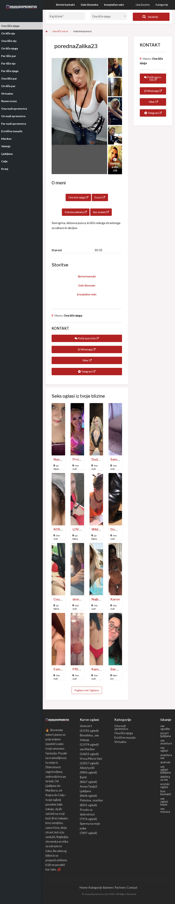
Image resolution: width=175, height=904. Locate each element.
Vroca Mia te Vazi (91, 758)
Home (84, 887)
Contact (132, 887)
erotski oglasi (165, 785)
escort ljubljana (165, 734)
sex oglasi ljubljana (165, 769)
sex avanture (166, 742)
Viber (85, 360)
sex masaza (165, 810)
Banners (108, 887)
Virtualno (120, 741)
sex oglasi (164, 749)
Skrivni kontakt (65, 4)
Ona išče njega (77, 197)
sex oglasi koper (164, 801)
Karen (115, 599)
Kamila (96, 669)
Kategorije (162, 4)
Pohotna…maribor (91, 800)
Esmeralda (61, 669)
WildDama (99, 529)
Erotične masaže (125, 737)
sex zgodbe (165, 727)
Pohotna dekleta (74, 212)
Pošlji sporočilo (86, 338)
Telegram (87, 371)
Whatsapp (86, 349)
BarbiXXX (117, 669)
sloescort (80, 599)
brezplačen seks (114, 4)
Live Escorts (143, 4)
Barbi (83, 777)
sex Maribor (87, 749)
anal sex (165, 762)
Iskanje (152, 16)
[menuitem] (143, 5)
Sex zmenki (99, 212)
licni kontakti (165, 793)
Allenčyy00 (87, 768)
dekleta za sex (165, 778)
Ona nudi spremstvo (121, 727)
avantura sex (166, 756)
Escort (99, 197)
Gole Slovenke (89, 4)
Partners (120, 887)
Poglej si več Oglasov (86, 690)
